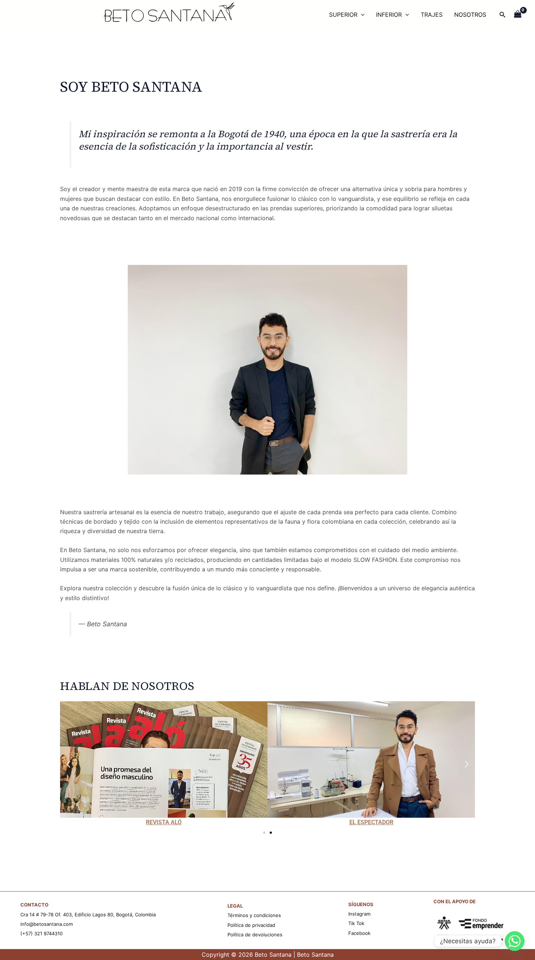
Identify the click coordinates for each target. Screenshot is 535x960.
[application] (361, 14)
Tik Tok (356, 923)
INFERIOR (389, 14)
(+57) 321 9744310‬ (41, 933)
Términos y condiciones (254, 915)
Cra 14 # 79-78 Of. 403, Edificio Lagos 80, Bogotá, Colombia (88, 914)
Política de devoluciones (254, 934)
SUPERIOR (343, 14)
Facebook (359, 933)
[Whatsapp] (514, 941)
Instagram (359, 914)
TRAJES (432, 14)
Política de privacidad (251, 925)
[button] (68, 764)
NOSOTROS (470, 14)
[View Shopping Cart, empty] (517, 14)
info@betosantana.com (46, 924)
